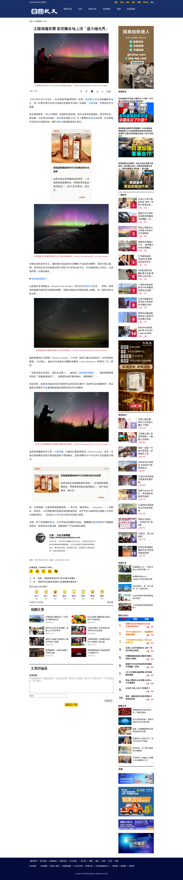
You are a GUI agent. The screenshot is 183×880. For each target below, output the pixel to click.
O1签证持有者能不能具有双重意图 (145, 479)
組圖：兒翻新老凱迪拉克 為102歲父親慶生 (56, 578)
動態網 (123, 866)
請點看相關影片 (39, 279)
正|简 (108, 92)
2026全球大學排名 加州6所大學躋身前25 (145, 465)
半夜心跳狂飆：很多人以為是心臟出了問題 (145, 422)
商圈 (139, 2)
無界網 (131, 866)
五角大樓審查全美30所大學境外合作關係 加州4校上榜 (145, 302)
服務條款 (53, 861)
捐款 (133, 2)
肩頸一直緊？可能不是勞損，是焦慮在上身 (145, 451)
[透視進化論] (136, 410)
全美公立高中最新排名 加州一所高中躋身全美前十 (145, 202)
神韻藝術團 (66, 866)
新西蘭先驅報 (86, 372)
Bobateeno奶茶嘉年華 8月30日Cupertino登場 (145, 330)
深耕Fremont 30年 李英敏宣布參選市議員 (145, 493)
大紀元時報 (78, 866)
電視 (116, 2)
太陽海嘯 (92, 103)
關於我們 (33, 861)
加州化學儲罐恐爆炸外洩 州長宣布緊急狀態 (145, 550)
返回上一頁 (71, 704)
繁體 (152, 2)
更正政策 (43, 861)
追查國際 (43, 866)
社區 (80, 9)
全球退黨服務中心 (102, 866)
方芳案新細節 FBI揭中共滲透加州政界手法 (145, 259)
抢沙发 (110, 602)
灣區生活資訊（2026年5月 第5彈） (145, 522)
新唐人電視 (54, 866)
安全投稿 (73, 861)
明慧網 (115, 866)
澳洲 (47, 384)
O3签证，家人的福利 (145, 535)
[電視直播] (136, 853)
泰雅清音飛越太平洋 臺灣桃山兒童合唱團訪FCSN (145, 245)
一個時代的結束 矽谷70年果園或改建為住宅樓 (145, 287)
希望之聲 (89, 866)
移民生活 (92, 9)
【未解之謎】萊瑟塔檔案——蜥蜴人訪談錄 (145, 436)
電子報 (145, 2)
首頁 (31, 21)
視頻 (119, 9)
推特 (88, 286)
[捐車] (136, 816)
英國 (97, 522)
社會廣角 (38, 21)
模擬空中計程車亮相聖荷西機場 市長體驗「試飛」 (145, 216)
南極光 (91, 118)
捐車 (127, 2)
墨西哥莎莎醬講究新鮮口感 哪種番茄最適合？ (58, 582)
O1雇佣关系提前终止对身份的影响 (145, 508)
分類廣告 (107, 9)
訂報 (121, 2)
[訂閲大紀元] (136, 783)
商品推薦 (131, 9)
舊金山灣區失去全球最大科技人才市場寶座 (145, 230)
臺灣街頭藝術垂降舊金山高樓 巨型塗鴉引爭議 (145, 316)
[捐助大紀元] (136, 829)
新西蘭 (88, 99)
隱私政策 (63, 861)
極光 (54, 103)
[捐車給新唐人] (136, 88)
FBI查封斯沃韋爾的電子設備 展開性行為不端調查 (145, 273)
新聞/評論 (67, 9)
